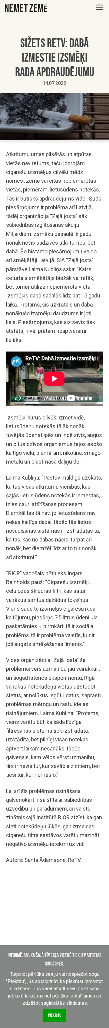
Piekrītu (54, 1015)
